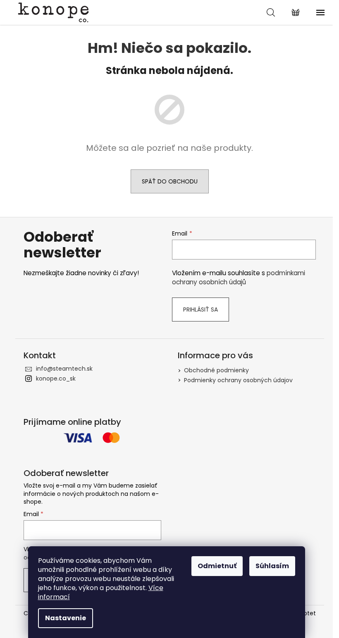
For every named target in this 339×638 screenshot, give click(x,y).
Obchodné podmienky (216, 370)
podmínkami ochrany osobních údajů (238, 277)
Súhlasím (272, 566)
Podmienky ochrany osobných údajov (238, 380)
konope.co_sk (56, 378)
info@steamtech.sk (64, 368)
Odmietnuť (217, 566)
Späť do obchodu (170, 181)
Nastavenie (65, 618)
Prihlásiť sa (200, 309)
